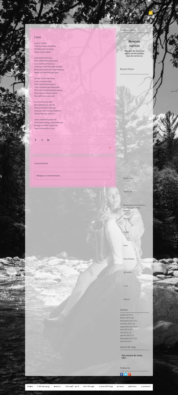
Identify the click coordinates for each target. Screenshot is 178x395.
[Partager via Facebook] (35, 140)
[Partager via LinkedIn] (48, 140)
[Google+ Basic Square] (129, 374)
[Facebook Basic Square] (121, 374)
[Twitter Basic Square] (125, 374)
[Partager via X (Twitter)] (42, 140)
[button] (150, 12)
